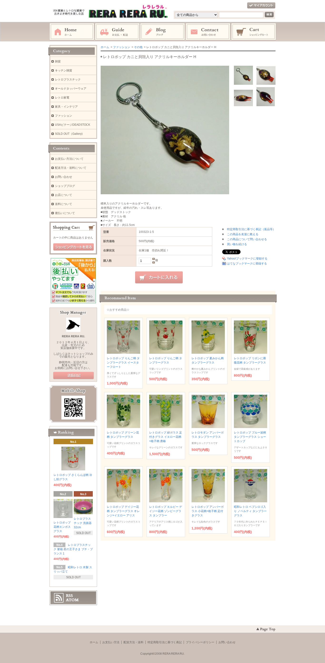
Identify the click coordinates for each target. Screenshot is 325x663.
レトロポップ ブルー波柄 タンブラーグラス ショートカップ (250, 437)
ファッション (121, 47)
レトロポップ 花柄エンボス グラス (62, 527)
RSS (69, 595)
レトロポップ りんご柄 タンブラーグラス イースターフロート (123, 363)
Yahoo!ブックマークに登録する (247, 258)
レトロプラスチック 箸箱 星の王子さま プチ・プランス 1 (73, 549)
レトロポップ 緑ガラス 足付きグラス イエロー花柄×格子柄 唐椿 (165, 437)
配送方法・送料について (70, 167)
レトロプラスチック (68, 79)
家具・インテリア (66, 106)
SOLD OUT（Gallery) (69, 133)
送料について (63, 204)
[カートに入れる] (159, 277)
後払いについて (65, 213)
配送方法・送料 (133, 642)
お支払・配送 (117, 31)
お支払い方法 (110, 642)
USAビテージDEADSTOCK (72, 124)
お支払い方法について (69, 158)
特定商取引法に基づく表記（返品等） (251, 229)
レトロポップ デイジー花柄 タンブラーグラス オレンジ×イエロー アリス (123, 511)
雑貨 (58, 61)
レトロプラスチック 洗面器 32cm (83, 523)
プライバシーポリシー (200, 642)
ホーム (71, 31)
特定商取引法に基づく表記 (165, 642)
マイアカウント (261, 5)
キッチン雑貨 (63, 70)
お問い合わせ (208, 31)
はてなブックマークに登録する (247, 263)
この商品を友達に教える (242, 234)
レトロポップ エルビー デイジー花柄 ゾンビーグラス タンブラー (165, 511)
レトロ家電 (62, 97)
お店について (63, 195)
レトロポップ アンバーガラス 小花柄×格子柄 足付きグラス (208, 511)
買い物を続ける (237, 244)
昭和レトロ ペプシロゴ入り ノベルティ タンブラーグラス (250, 511)
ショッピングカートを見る (73, 247)
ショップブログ (65, 186)
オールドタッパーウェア (70, 88)
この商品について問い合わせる (247, 239)
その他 (138, 47)
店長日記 (73, 375)
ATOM (72, 599)
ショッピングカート (253, 31)
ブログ (162, 31)
